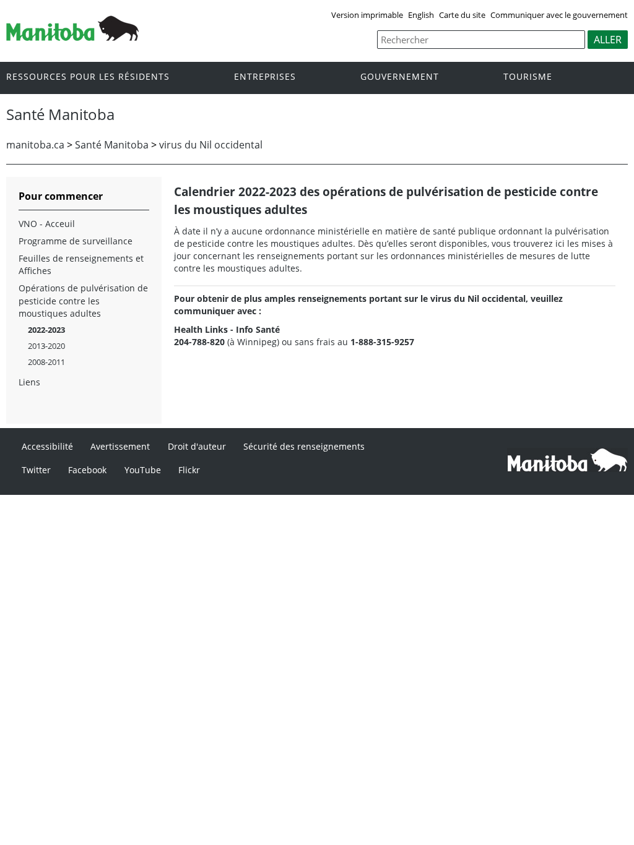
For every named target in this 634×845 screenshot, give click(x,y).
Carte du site (462, 14)
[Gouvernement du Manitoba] (72, 37)
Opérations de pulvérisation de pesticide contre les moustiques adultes (83, 300)
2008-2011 (46, 361)
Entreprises (265, 77)
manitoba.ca (35, 145)
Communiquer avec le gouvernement (559, 14)
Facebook (87, 470)
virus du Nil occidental (211, 145)
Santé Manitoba (112, 145)
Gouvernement (399, 77)
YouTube (142, 470)
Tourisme (527, 77)
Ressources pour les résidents (88, 77)
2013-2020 (46, 345)
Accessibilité (47, 446)
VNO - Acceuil (47, 223)
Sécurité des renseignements (304, 446)
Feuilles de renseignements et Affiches (81, 264)
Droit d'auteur (197, 446)
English (421, 14)
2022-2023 (46, 329)
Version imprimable (367, 14)
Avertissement (120, 446)
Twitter (36, 470)
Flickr (189, 470)
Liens (29, 382)
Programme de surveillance (75, 241)
